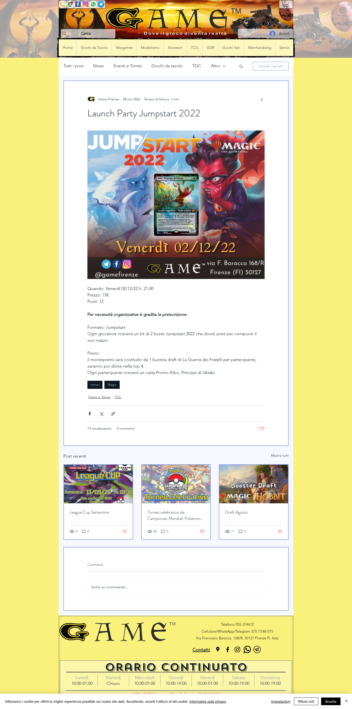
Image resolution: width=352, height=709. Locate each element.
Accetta (330, 701)
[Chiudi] (346, 701)
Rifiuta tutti (306, 701)
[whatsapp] (247, 649)
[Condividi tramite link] (113, 413)
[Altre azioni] (262, 99)
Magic (112, 384)
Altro (215, 65)
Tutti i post (73, 65)
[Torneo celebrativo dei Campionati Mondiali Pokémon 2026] (176, 484)
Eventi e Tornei (128, 65)
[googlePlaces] (217, 649)
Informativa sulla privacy (207, 701)
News (98, 65)
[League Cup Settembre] (98, 484)
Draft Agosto (236, 512)
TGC (196, 65)
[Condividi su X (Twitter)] (101, 413)
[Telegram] (257, 649)
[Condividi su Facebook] (89, 413)
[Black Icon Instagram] (237, 649)
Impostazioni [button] (280, 701)
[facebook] (227, 649)
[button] (285, 3)
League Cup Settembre (89, 512)
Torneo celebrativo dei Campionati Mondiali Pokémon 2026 (174, 515)
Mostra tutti (280, 455)
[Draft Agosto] (253, 484)
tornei (95, 384)
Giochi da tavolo (167, 65)
